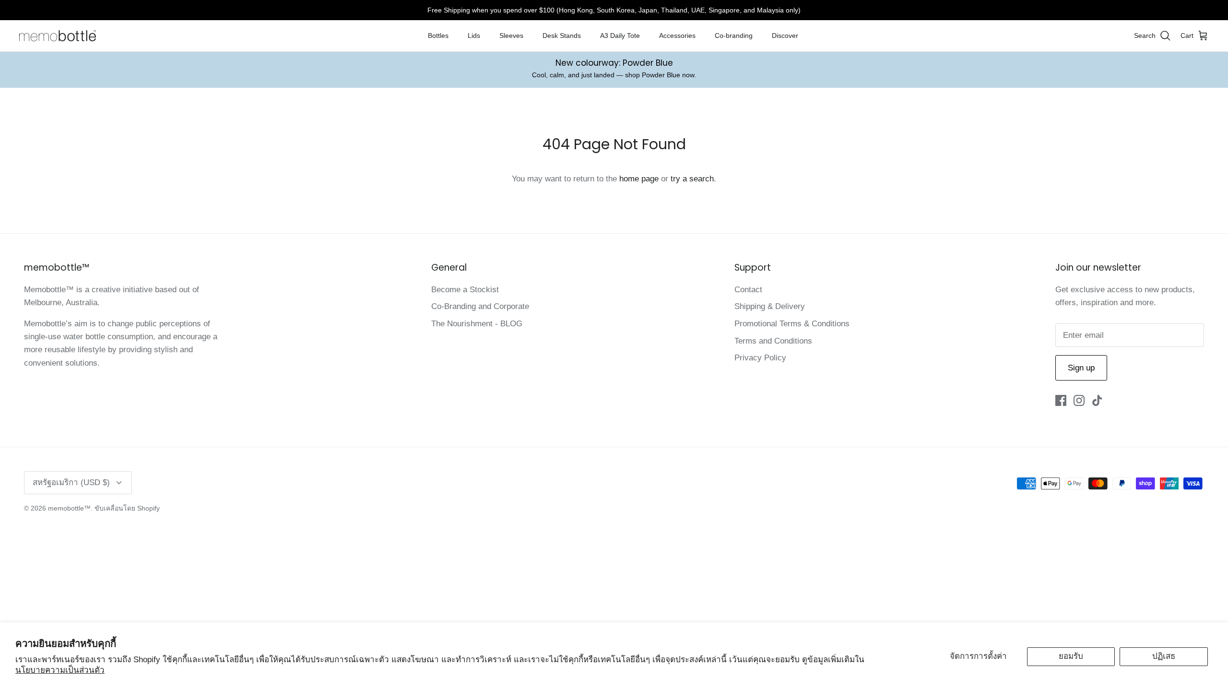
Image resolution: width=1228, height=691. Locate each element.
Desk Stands (562, 35)
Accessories (677, 35)
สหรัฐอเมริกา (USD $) (71, 482)
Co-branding (734, 35)
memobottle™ (69, 508)
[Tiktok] (1097, 400)
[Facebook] (1060, 400)
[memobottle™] (57, 36)
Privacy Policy (760, 357)
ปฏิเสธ (1163, 656)
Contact (748, 289)
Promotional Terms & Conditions (792, 323)
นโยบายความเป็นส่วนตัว (60, 670)
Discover (785, 35)
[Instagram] (1079, 400)
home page (639, 178)
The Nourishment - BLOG (476, 323)
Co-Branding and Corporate (480, 306)
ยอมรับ (1071, 656)
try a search (692, 178)
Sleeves (511, 35)
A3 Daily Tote (620, 35)
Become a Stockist (465, 289)
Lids (474, 35)
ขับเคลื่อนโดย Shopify (127, 508)
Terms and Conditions (773, 341)
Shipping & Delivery (769, 306)
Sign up (1081, 367)
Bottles (438, 35)
